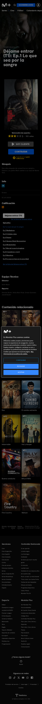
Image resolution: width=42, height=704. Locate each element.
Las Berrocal (25, 568)
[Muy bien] (20, 136)
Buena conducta (8, 479)
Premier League (7, 613)
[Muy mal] (9, 136)
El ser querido (25, 548)
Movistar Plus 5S (26, 593)
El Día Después (6, 616)
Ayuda (21, 664)
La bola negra (25, 551)
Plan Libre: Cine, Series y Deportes (28, 623)
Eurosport (5, 635)
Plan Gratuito (25, 633)
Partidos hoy (5, 641)
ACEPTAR (21, 372)
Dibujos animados (26, 585)
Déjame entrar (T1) (13, 215)
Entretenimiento (7, 585)
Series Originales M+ (8, 574)
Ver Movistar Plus (26, 605)
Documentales (6, 582)
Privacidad (33, 684)
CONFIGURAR (21, 360)
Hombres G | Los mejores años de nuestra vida (30, 572)
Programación (6, 644)
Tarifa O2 (24, 641)
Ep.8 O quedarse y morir (11, 252)
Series (4, 10)
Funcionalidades (26, 607)
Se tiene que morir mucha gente (29, 561)
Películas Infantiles (7, 568)
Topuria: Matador (7, 630)
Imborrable (6, 444)
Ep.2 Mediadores (9, 230)
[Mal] (12, 136)
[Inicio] (6, 5)
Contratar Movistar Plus (28, 619)
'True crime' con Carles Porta (30, 579)
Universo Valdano (7, 619)
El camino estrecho (29, 410)
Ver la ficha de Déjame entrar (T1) (15, 264)
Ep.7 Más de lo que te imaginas (13, 248)
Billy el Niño (26, 479)
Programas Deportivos (27, 588)
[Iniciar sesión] (38, 5)
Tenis (3, 624)
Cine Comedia (6, 557)
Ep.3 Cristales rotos (10, 234)
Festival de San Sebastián (28, 582)
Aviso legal (24, 684)
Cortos (4, 562)
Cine (12, 10)
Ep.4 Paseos (7, 237)
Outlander (24, 557)
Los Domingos (25, 554)
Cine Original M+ (7, 551)
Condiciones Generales (28, 613)
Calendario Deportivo (8, 638)
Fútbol (20, 10)
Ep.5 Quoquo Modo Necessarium (14, 241)
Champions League (7, 607)
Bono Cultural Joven (27, 638)
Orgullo (4, 588)
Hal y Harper (27, 444)
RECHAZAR (21, 366)
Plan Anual (24, 635)
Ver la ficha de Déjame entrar (21, 219)
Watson (25, 513)
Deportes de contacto (8, 633)
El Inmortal (24, 565)
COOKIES (21, 688)
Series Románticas (7, 576)
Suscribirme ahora (26, 5)
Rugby (3, 627)
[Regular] (15, 136)
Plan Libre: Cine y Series (28, 627)
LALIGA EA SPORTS (7, 610)
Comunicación (25, 647)
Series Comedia (6, 579)
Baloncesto (5, 621)
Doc (3, 410)
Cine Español (6, 554)
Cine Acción (5, 560)
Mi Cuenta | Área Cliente (28, 610)
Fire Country (7, 513)
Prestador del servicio (11, 684)
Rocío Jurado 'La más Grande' (30, 576)
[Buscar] (15, 5)
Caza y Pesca (25, 590)
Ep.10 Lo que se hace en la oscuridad (16, 259)
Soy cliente (23, 144)
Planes (23, 630)
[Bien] (17, 136)
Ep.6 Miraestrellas (9, 245)
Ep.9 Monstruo (8, 255)
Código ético (25, 616)
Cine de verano (6, 565)
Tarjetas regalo (25, 644)
